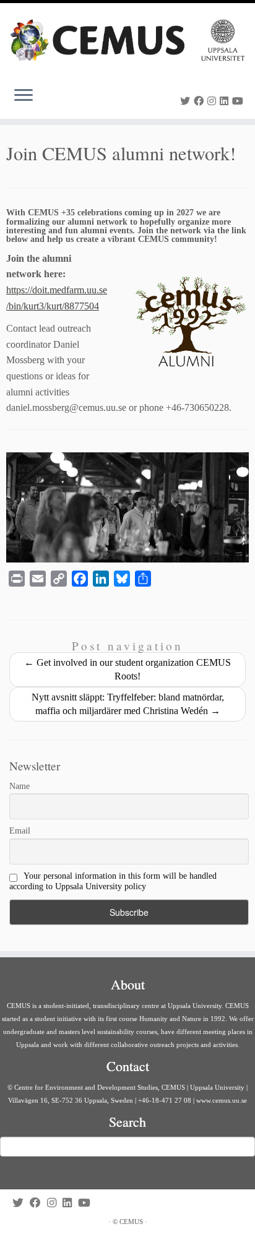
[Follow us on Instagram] (213, 101)
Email (19, 830)
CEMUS (131, 1221)
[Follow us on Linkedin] (226, 101)
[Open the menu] (23, 96)
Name (19, 786)
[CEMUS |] (127, 40)
